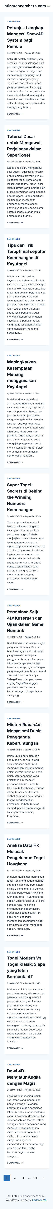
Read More (15, 114)
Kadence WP (39, 1200)
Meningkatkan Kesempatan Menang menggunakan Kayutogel (21, 374)
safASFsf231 (16, 53)
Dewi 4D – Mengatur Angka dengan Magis (24, 1077)
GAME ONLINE (13, 21)
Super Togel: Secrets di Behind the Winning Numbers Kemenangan (25, 497)
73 (35, 1177)
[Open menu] (48, 6)
